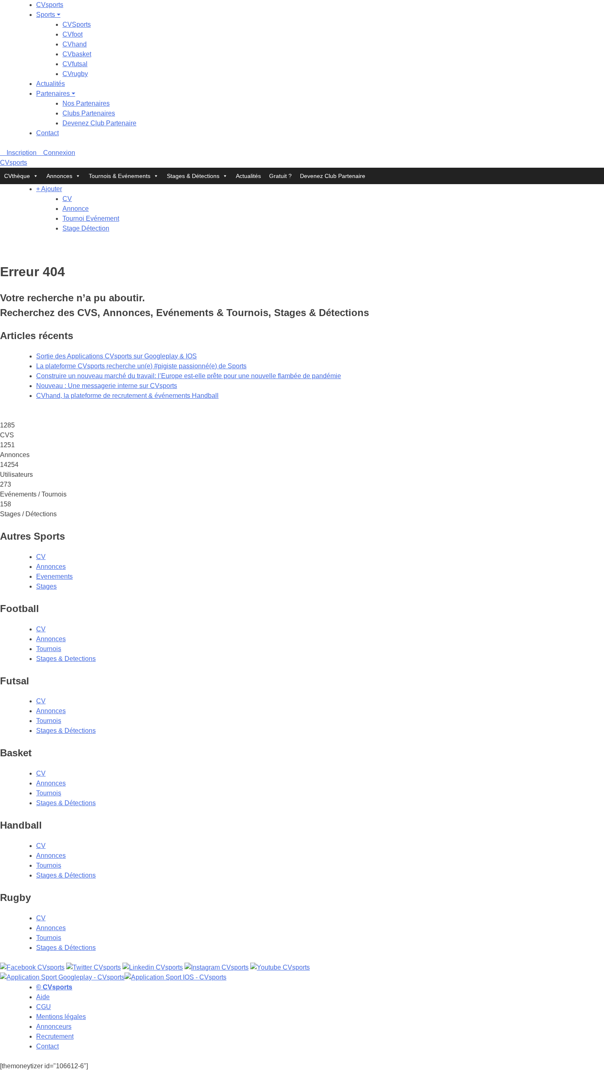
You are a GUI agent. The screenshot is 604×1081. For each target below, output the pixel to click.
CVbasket (76, 54)
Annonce (75, 208)
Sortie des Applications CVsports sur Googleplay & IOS (116, 356)
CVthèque (17, 176)
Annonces (59, 176)
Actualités (50, 83)
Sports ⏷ (48, 14)
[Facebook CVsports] (32, 967)
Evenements (54, 576)
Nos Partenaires (86, 103)
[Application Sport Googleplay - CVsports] (62, 977)
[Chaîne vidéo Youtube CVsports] (280, 967)
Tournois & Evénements (119, 176)
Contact (47, 132)
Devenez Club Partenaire (99, 123)
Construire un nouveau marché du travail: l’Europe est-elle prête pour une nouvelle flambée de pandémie (188, 375)
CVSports (76, 24)
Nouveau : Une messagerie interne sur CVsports (106, 385)
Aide (43, 996)
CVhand (74, 44)
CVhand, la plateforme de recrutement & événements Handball (127, 395)
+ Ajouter (49, 188)
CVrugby (75, 73)
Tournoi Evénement (90, 218)
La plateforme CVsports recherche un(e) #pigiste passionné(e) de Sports (141, 366)
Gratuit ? (280, 176)
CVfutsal (75, 63)
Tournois (48, 648)
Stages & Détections (193, 176)
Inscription (21, 152)
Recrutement (55, 1036)
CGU (43, 1006)
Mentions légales (61, 1016)
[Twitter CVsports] (93, 967)
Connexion (58, 152)
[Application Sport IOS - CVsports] (175, 977)
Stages (46, 586)
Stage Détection (85, 228)
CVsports (49, 4)
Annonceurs (53, 1026)
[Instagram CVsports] (216, 967)
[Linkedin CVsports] (152, 967)
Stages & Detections (66, 658)
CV (67, 198)
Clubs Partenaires (88, 113)
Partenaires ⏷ (55, 93)
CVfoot (72, 34)
